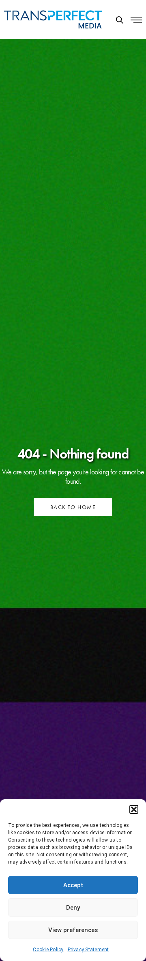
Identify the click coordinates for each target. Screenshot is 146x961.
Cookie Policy (48, 949)
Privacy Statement (88, 949)
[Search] (119, 20)
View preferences (73, 930)
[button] (134, 809)
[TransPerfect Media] (53, 19)
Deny (73, 907)
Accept (73, 885)
